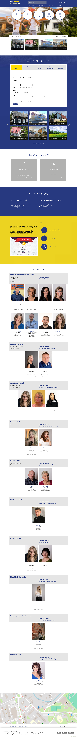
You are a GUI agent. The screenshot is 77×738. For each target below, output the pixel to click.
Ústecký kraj (57, 97)
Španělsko (25, 92)
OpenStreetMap (74, 723)
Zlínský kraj (16, 98)
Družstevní (30, 87)
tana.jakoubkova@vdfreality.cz (48, 659)
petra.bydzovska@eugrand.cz (48, 581)
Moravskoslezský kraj (37, 97)
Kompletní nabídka (62, 36)
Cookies (29, 726)
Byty (16, 69)
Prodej (23, 77)
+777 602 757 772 (44, 347)
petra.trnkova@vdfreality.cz (47, 503)
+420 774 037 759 (44, 502)
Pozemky (38, 69)
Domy (27, 69)
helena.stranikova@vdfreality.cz (48, 387)
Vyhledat (45, 2)
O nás (60, 5)
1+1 (19, 82)
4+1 (43, 82)
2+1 (29, 82)
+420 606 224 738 (44, 657)
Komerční (50, 69)
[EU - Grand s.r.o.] (16, 2)
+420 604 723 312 (44, 277)
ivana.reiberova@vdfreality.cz (48, 348)
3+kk (34, 82)
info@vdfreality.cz (63, 2)
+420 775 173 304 (44, 618)
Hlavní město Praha (18, 97)
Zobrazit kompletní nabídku (38, 143)
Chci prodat (37, 5)
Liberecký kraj (27, 97)
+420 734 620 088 (44, 463)
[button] (38, 707)
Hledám (48, 5)
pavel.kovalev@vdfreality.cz (47, 465)
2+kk (24, 82)
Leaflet (70, 723)
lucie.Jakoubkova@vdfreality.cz (48, 426)
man (65, 726)
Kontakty (43, 5)
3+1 (38, 82)
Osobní (23, 87)
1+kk (15, 82)
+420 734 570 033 (44, 385)
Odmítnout (64, 732)
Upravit (59, 732)
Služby (56, 5)
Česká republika (17, 92)
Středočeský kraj (48, 97)
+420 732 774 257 (44, 579)
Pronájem (29, 77)
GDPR (52, 5)
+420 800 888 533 (63, 1)
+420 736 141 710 (44, 424)
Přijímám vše (71, 732)
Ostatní (60, 69)
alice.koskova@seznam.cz (47, 620)
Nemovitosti (31, 5)
